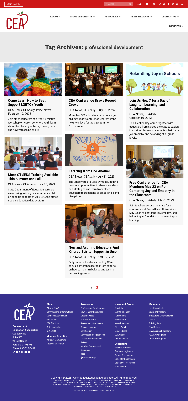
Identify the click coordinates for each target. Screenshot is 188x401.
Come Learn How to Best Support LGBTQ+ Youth (27, 103)
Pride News (43, 110)
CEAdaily (29, 110)
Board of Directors (157, 312)
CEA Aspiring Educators (160, 331)
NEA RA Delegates (157, 335)
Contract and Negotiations (93, 335)
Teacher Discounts (55, 344)
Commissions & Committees (60, 312)
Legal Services (87, 316)
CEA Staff (51, 331)
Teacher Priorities (123, 347)
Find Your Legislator (124, 351)
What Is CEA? (53, 308)
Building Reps (155, 323)
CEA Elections (53, 323)
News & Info (120, 319)
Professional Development (93, 308)
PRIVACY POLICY (80, 390)
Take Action (120, 366)
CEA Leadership (54, 327)
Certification (86, 331)
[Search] (130, 4)
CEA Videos (120, 335)
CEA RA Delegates (157, 338)
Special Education (89, 327)
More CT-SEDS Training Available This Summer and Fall (33, 177)
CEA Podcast (121, 331)
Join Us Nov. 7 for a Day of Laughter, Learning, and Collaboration (149, 105)
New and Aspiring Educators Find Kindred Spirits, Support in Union (94, 250)
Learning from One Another (89, 171)
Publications (120, 316)
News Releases (122, 323)
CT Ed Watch (120, 327)
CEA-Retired (154, 327)
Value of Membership (57, 340)
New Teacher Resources (92, 312)
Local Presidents (156, 308)
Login (139, 4)
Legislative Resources (125, 363)
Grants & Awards (88, 319)
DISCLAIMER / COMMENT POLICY (101, 390)
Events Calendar (122, 312)
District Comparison (124, 355)
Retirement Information (92, 323)
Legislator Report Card (125, 359)
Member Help (89, 357)
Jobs (83, 354)
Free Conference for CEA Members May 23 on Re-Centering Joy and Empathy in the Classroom (151, 189)
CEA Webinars (121, 338)
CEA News (15, 110)
